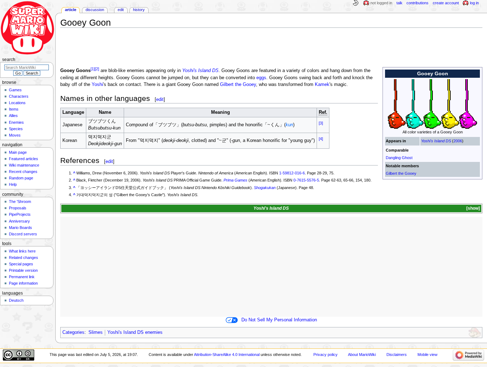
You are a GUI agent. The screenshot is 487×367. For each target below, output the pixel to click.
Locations (17, 103)
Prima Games (235, 180)
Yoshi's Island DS (436, 141)
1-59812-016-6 (292, 173)
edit (160, 99)
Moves (15, 135)
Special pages (21, 264)
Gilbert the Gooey (401, 173)
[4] (321, 139)
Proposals (17, 208)
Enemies (16, 122)
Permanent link (22, 277)
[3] (321, 123)
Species (16, 129)
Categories (73, 332)
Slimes (95, 332)
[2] (97, 69)
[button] (472, 208)
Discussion (95, 9)
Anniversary (19, 221)
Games (15, 90)
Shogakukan (265, 187)
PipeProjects (20, 214)
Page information (23, 283)
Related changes (23, 257)
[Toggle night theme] (355, 3)
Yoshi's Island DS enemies (135, 332)
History (139, 9)
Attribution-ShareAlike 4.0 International (227, 354)
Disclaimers (396, 354)
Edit (121, 9)
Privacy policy (325, 354)
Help (13, 184)
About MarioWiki (362, 354)
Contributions (417, 3)
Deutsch (16, 300)
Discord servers (23, 234)
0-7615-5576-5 (306, 180)
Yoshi (97, 84)
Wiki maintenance (24, 165)
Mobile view (427, 354)
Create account (446, 3)
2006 (457, 141)
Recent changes (23, 171)
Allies (13, 115)
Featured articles (23, 159)
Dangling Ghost (399, 158)
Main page (18, 152)
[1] (93, 69)
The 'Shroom (20, 201)
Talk (399, 3)
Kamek (322, 84)
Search (8, 59)
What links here (22, 251)
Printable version (23, 270)
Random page (21, 178)
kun (289, 124)
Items (14, 109)
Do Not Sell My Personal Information (279, 319)
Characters (19, 96)
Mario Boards (20, 227)
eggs (261, 77)
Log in (474, 3)
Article (70, 9)
